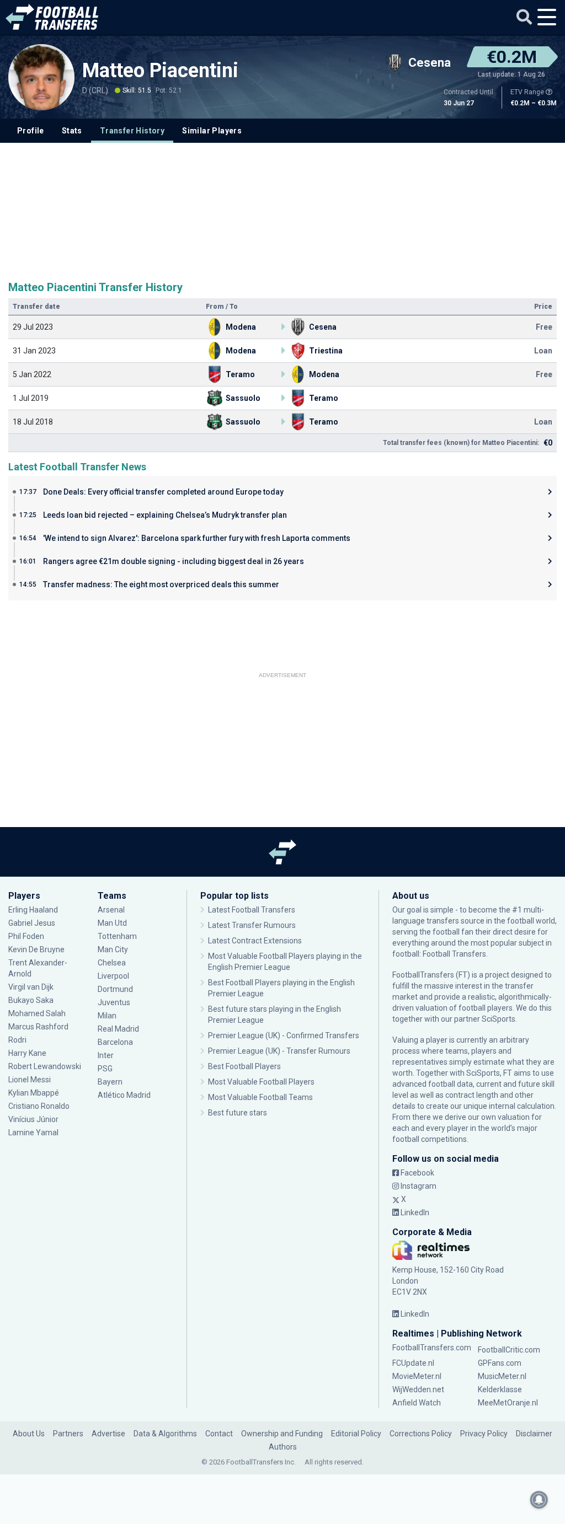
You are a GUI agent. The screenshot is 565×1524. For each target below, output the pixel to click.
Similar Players (212, 130)
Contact (219, 1433)
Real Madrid (118, 1028)
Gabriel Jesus (31, 923)
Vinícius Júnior (33, 1119)
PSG (105, 1068)
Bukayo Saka (31, 1000)
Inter (106, 1055)
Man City (113, 949)
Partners (68, 1433)
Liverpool (113, 976)
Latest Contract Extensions (255, 940)
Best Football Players (244, 1066)
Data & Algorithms (165, 1433)
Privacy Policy (484, 1433)
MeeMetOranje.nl (508, 1402)
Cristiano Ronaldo (39, 1106)
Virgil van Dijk (31, 987)
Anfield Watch (416, 1402)
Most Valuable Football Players (261, 1081)
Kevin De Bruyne (36, 949)
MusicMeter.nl (502, 1376)
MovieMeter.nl (416, 1376)
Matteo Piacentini (160, 70)
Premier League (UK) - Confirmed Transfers (283, 1035)
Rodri (17, 1039)
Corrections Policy (421, 1433)
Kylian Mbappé (34, 1092)
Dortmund (115, 989)
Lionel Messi (30, 1079)
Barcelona (115, 1042)
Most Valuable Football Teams (260, 1097)
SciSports (498, 1019)
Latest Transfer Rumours (252, 925)
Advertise (108, 1433)
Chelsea (112, 962)
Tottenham (117, 936)
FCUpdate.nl (413, 1363)
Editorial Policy (356, 1433)
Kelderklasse (500, 1389)
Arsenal (111, 909)
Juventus (114, 1002)
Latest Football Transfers (251, 909)
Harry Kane (28, 1053)
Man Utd (112, 923)
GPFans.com (499, 1363)
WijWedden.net (418, 1389)
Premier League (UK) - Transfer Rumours (279, 1051)
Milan (107, 1015)
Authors (283, 1446)
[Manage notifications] (539, 1500)
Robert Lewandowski (44, 1066)
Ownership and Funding (282, 1433)
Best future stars (237, 1112)
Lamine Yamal (33, 1132)
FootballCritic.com (509, 1349)
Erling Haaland (33, 909)
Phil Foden (26, 936)
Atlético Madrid (124, 1095)
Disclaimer (534, 1433)
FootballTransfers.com (431, 1347)
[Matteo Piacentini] (41, 87)
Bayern (110, 1081)
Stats (72, 130)
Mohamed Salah (37, 1013)
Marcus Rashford (38, 1026)
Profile (30, 130)
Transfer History (132, 130)
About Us (29, 1433)
